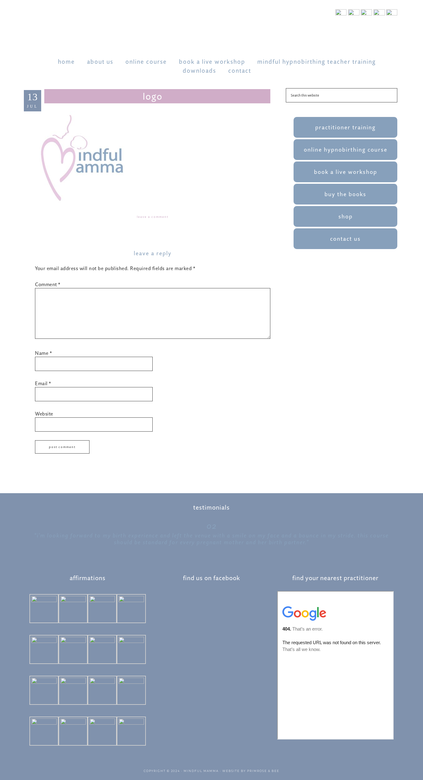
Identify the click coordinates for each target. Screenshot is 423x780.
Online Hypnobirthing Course (345, 149)
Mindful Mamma (201, 771)
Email (43, 383)
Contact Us (345, 238)
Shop (345, 216)
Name (43, 353)
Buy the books (345, 194)
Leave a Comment (152, 217)
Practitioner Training (345, 127)
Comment (47, 284)
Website (44, 414)
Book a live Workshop (345, 171)
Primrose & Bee (263, 771)
